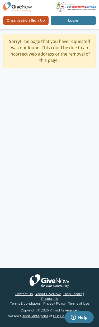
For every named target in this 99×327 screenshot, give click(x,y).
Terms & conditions (25, 303)
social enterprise (35, 316)
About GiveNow (48, 294)
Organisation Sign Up (26, 20)
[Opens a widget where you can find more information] (79, 317)
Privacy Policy (54, 303)
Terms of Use (78, 303)
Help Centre (72, 294)
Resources (49, 299)
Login (73, 20)
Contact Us (24, 294)
